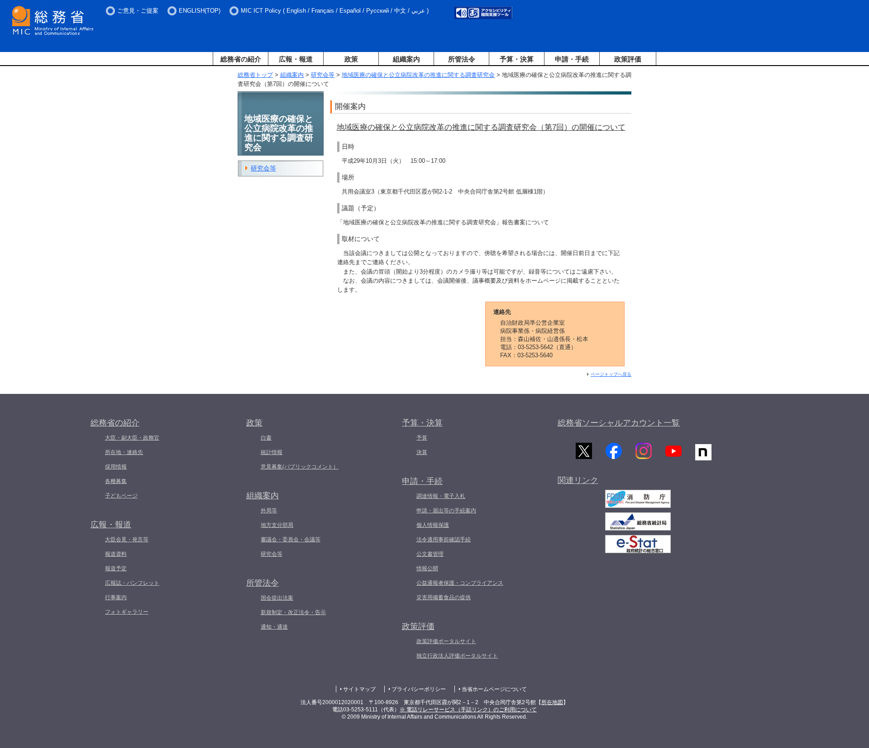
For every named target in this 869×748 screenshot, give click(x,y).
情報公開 (427, 568)
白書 (266, 438)
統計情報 (271, 452)
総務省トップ (255, 74)
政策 (351, 59)
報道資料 (116, 554)
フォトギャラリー (126, 612)
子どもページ (121, 495)
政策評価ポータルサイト (446, 641)
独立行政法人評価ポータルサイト (457, 656)
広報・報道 (296, 59)
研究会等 (322, 74)
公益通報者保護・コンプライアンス (459, 583)
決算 (421, 452)
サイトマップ (359, 689)
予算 (421, 438)
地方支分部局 (277, 525)
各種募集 (116, 481)
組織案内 (406, 59)
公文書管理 (430, 554)
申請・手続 (572, 59)
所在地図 (552, 702)
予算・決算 (517, 59)
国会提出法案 (277, 598)
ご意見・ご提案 (137, 10)
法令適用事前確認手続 (443, 539)
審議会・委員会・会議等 (290, 539)
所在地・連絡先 (124, 452)
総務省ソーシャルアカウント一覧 (619, 422)
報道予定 (116, 568)
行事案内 (116, 597)
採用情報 (116, 467)
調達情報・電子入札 (440, 496)
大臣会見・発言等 (126, 539)
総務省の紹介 (240, 59)
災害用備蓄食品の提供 (443, 597)
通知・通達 (274, 627)
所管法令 (461, 59)
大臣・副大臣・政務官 (132, 438)
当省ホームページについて (494, 689)
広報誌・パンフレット (132, 583)
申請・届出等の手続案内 (446, 510)
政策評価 (627, 59)
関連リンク (578, 480)
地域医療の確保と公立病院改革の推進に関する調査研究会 (418, 74)
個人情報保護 (432, 525)
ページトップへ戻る (611, 374)
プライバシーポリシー (419, 689)
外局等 (269, 510)
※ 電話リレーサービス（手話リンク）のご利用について (468, 709)
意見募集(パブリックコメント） (300, 467)
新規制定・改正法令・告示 (293, 612)
